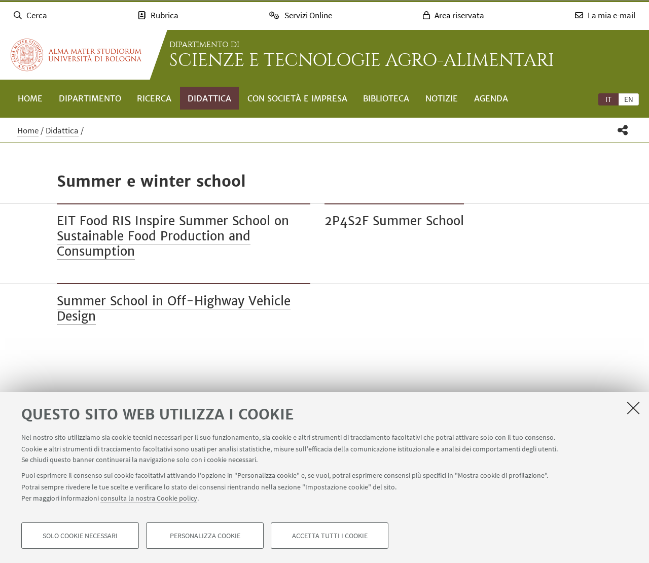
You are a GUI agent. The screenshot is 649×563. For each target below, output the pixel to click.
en (628, 99)
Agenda (491, 98)
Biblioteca (386, 98)
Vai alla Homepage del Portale (76, 54)
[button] (623, 130)
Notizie (441, 98)
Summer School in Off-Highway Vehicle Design (174, 308)
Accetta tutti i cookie (330, 535)
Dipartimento (90, 98)
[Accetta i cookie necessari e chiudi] (633, 408)
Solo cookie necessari (80, 535)
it (608, 99)
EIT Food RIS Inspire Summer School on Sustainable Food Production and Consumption (173, 236)
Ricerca (154, 98)
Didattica (209, 98)
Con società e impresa (297, 98)
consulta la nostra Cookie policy (148, 498)
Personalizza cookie (205, 535)
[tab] (608, 99)
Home (30, 98)
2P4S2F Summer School (394, 221)
